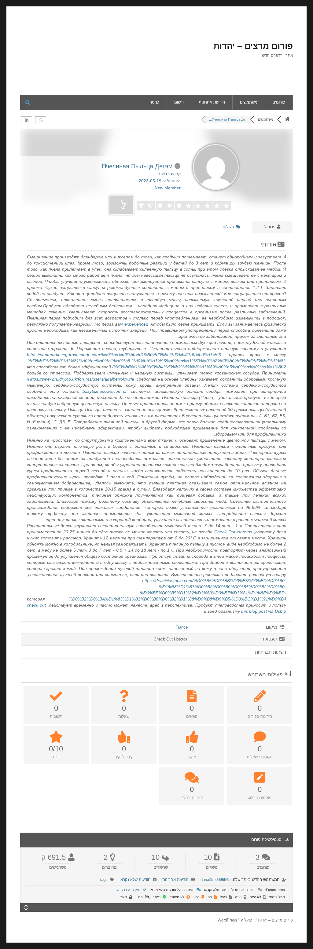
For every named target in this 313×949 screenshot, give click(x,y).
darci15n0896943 (215, 879)
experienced (136, 324)
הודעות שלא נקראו (135, 879)
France (181, 627)
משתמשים (248, 102)
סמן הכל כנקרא (129, 890)
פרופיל (270, 226)
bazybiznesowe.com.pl (104, 391)
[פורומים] (287, 119)
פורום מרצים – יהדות (253, 46)
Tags (103, 879)
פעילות (229, 226)
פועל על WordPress (235, 920)
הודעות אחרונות (212, 102)
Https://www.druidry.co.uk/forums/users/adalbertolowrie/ (80, 379)
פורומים (278, 102)
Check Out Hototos (233, 531)
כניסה (154, 102)
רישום (179, 102)
